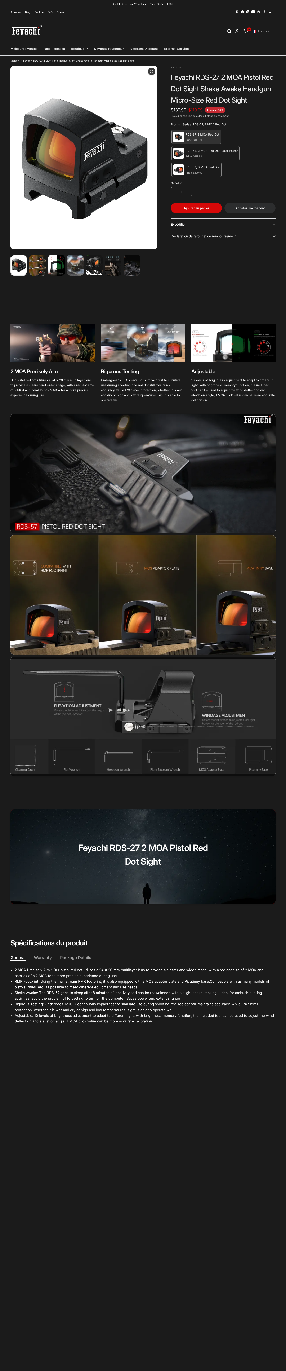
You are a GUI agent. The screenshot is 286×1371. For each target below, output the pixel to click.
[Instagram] (248, 12)
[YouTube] (253, 12)
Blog (27, 12)
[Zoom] (151, 71)
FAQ (50, 12)
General (18, 957)
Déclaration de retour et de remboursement (203, 236)
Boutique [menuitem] (78, 49)
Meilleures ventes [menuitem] (23, 49)
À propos (15, 12)
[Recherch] (229, 31)
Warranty (43, 957)
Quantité (176, 183)
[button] (263, 31)
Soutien (39, 12)
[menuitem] (16, 12)
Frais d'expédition (181, 115)
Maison (14, 60)
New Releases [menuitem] (54, 49)
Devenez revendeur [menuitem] (109, 49)
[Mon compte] (237, 31)
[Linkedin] (269, 12)
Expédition (179, 224)
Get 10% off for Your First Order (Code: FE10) (143, 4)
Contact (61, 12)
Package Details (75, 957)
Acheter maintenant (250, 208)
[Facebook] (237, 12)
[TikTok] (264, 12)
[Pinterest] (259, 12)
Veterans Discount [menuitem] (144, 49)
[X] (242, 12)
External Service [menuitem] (176, 49)
